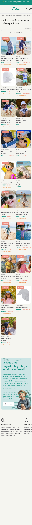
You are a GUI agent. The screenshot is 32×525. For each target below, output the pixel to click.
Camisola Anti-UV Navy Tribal (22, 59)
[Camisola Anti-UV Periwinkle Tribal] (8, 46)
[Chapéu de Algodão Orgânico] (23, 264)
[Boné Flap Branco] (23, 295)
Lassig (18, 180)
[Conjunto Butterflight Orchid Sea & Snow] (23, 231)
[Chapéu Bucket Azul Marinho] (8, 139)
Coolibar (4, 87)
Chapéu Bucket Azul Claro (7, 308)
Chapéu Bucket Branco (21, 121)
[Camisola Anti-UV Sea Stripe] (23, 77)
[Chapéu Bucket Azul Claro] (8, 295)
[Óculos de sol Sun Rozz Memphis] (23, 139)
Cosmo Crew (5, 56)
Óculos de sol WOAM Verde (8, 213)
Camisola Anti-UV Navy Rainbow (7, 121)
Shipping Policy (10, 435)
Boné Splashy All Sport (8, 89)
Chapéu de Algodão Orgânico (22, 277)
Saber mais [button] (8, 404)
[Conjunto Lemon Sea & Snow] (8, 264)
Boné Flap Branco (22, 307)
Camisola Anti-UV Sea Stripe (23, 90)
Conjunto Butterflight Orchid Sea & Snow (23, 244)
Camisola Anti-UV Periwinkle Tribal (7, 59)
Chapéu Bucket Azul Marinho (7, 153)
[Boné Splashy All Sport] (8, 77)
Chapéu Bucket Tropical (21, 184)
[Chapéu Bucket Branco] (23, 108)
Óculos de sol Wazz (7, 183)
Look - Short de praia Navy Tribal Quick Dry (19, 15)
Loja (7, 15)
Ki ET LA (18, 149)
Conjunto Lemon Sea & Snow (8, 277)
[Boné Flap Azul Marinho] (8, 326)
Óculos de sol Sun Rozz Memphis (22, 153)
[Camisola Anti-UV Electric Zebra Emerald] (8, 231)
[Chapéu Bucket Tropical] (23, 170)
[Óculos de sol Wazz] (8, 170)
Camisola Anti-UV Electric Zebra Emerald (7, 245)
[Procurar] (26, 9)
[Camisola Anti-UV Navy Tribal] (23, 46)
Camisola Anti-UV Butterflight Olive (22, 213)
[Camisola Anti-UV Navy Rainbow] (8, 108)
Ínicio (2, 15)
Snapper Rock (20, 118)
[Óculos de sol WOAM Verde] (8, 199)
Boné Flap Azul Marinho (6, 339)
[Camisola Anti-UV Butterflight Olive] (23, 199)
